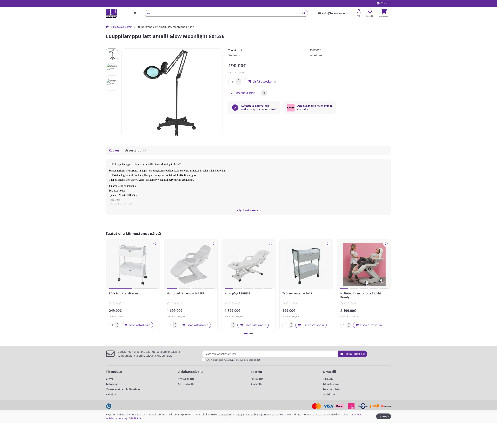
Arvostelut (135, 150)
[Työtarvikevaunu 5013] (306, 264)
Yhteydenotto (186, 378)
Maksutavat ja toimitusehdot (123, 389)
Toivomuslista (331, 389)
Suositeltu (256, 384)
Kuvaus (114, 150)
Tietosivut (114, 371)
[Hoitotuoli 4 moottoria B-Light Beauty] (364, 264)
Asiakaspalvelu (190, 371)
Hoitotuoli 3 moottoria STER (185, 293)
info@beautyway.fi (335, 13)
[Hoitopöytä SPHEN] (248, 264)
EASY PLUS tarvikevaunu (125, 293)
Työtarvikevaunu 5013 (297, 293)
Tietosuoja (112, 384)
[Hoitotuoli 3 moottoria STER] (191, 264)
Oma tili (329, 371)
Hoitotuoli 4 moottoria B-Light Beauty (360, 295)
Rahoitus (111, 394)
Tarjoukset (256, 378)
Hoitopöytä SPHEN (237, 293)
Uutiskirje (329, 394)
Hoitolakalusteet (122, 27)
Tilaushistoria (331, 384)
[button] (106, 284)
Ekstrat (256, 371)
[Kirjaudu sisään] (359, 11)
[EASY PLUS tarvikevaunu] (133, 264)
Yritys (109, 378)
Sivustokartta (186, 384)
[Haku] (304, 13)
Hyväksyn (384, 416)
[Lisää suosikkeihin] (155, 244)
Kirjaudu (328, 378)
